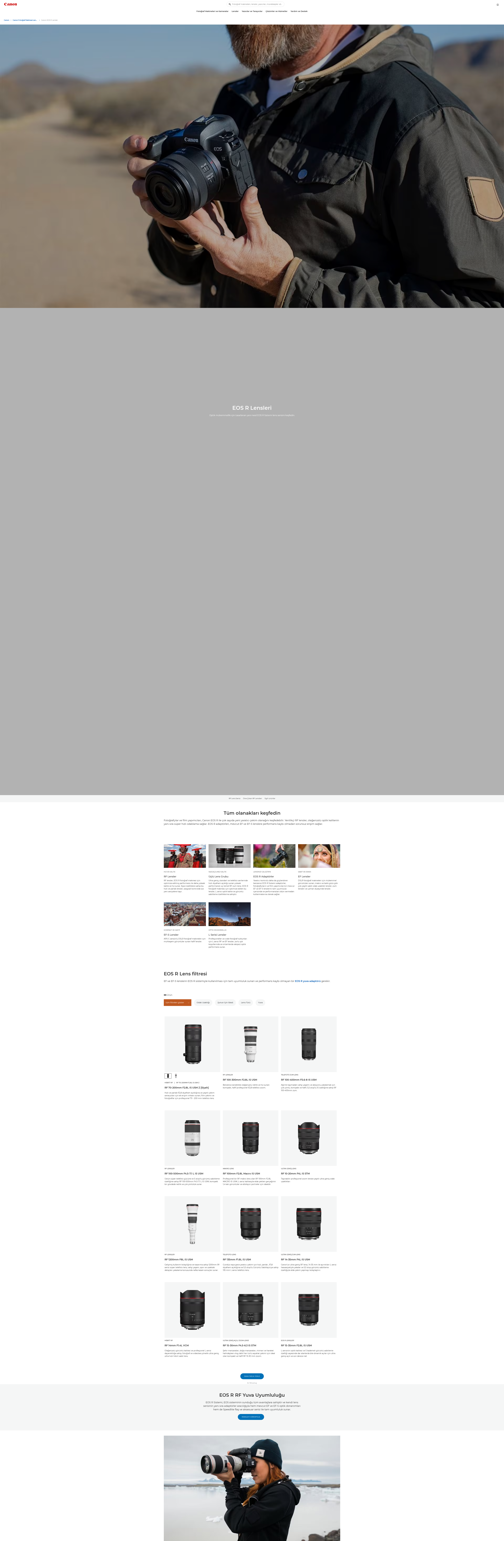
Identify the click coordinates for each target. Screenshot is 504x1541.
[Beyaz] (175, 1076)
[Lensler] (240, 11)
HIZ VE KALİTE (169, 872)
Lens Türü (245, 1002)
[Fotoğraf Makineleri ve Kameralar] (230, 11)
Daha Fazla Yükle (252, 1376)
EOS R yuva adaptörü (308, 981)
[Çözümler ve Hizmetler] (288, 11)
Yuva (260, 1002)
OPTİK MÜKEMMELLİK (218, 930)
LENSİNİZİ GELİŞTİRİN (262, 872)
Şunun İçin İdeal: (225, 1002)
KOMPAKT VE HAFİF (172, 930)
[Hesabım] (498, 5)
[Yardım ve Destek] (309, 11)
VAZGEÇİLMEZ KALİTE (217, 872)
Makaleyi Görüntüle (251, 1417)
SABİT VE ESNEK (304, 872)
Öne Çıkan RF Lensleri (252, 798)
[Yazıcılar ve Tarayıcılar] (263, 11)
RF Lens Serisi (234, 798)
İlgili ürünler (270, 798)
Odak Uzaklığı (203, 1002)
